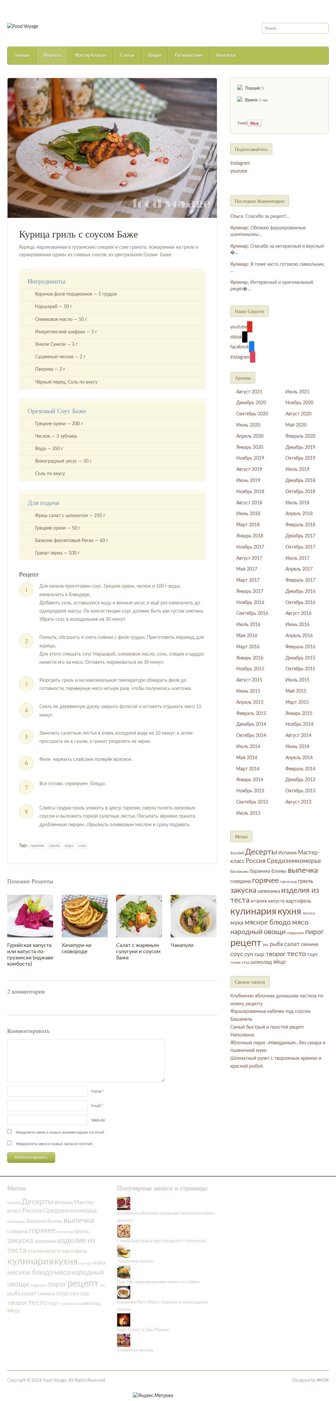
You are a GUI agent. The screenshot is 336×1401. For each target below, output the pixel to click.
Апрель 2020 (249, 436)
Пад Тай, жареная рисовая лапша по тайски (158, 1282)
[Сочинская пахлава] (123, 1340)
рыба (276, 944)
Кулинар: (239, 228)
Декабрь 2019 (300, 447)
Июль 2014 (248, 746)
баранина (260, 871)
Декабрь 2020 (251, 403)
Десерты (261, 852)
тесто (296, 953)
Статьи (127, 55)
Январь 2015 (298, 713)
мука (236, 923)
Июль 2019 (297, 469)
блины (278, 871)
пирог (314, 932)
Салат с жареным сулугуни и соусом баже (138, 951)
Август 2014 (298, 735)
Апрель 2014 (299, 758)
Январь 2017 (249, 591)
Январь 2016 (249, 658)
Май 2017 (246, 569)
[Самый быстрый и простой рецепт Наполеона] (123, 1231)
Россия (255, 861)
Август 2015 (249, 680)
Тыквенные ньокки (135, 1261)
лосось (309, 913)
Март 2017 (248, 580)
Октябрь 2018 (300, 492)
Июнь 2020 (248, 425)
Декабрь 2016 (300, 591)
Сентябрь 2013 (252, 802)
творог (276, 954)
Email (96, 1106)
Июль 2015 (297, 680)
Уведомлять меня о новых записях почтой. (54, 1144)
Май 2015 (295, 691)
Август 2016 (298, 613)
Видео (154, 55)
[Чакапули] (194, 915)
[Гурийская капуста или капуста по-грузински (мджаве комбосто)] (30, 915)
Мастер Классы (90, 55)
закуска (243, 890)
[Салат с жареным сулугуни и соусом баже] (139, 915)
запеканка (269, 891)
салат (292, 944)
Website (98, 1120)
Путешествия (188, 55)
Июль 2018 (297, 503)
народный (246, 932)
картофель (298, 901)
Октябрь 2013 (300, 791)
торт (312, 954)
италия (259, 901)
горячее (37, 845)
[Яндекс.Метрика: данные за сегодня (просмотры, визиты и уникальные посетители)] (153, 1395)
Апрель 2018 (299, 514)
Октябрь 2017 (300, 547)
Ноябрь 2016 (250, 602)
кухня (289, 911)
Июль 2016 (248, 624)
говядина (240, 881)
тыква (235, 962)
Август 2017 (249, 558)
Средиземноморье (294, 861)
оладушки (295, 933)
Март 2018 (248, 525)
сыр (259, 954)
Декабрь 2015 (300, 658)
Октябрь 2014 (251, 735)
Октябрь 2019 (300, 458)
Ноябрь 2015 (250, 669)
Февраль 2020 (300, 436)
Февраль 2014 (300, 769)
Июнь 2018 (248, 514)
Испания (287, 853)
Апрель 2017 (299, 569)
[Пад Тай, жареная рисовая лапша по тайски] (123, 1272)
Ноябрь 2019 (250, 458)
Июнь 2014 (297, 746)
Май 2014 (246, 758)
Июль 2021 (297, 392)
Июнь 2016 (297, 624)
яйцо (279, 962)
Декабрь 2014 (251, 724)
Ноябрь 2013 (250, 791)
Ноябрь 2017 (250, 547)
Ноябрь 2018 (250, 492)
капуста (276, 901)
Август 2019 (249, 469)
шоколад (261, 962)
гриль (54, 845)
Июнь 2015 (248, 691)
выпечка (303, 870)
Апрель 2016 (299, 636)
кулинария (253, 911)
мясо (300, 922)
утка (245, 962)
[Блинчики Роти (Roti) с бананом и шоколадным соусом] (123, 1292)
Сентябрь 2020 (252, 414)
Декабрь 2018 (300, 480)
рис (265, 945)
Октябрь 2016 (300, 602)
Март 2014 (248, 769)
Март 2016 (248, 647)
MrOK (323, 1380)
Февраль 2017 (300, 580)
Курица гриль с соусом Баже (78, 233)
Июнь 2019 (248, 480)
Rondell (237, 853)
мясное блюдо (268, 922)
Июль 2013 (248, 813)
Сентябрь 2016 (252, 613)
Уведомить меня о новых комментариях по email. (60, 1132)
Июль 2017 (297, 558)
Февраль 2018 (300, 525)
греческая (288, 882)
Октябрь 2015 (300, 669)
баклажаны (239, 871)
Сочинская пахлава (135, 1350)
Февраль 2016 (300, 647)
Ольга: (237, 216)
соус (82, 845)
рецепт (246, 943)
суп (248, 954)
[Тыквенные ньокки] (123, 1251)
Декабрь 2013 (300, 780)
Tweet (242, 123)
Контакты (226, 55)
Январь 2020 (249, 447)
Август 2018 (249, 503)
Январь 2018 (249, 536)
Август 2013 (298, 802)
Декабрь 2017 (300, 536)
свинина (309, 944)
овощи (275, 931)
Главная (22, 55)
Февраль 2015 (251, 713)
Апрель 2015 (249, 702)
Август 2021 (249, 392)
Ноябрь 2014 (299, 724)
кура (69, 845)
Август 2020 (298, 414)
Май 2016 (246, 636)
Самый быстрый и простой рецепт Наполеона (161, 1241)
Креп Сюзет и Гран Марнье (143, 1330)
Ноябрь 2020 (299, 403)
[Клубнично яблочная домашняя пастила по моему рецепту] (123, 1203)
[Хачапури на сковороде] (85, 915)
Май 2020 (295, 425)
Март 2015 (297, 702)
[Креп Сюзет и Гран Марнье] (123, 1320)
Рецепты (52, 55)
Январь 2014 (249, 780)
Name (96, 1091)
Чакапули (182, 945)
